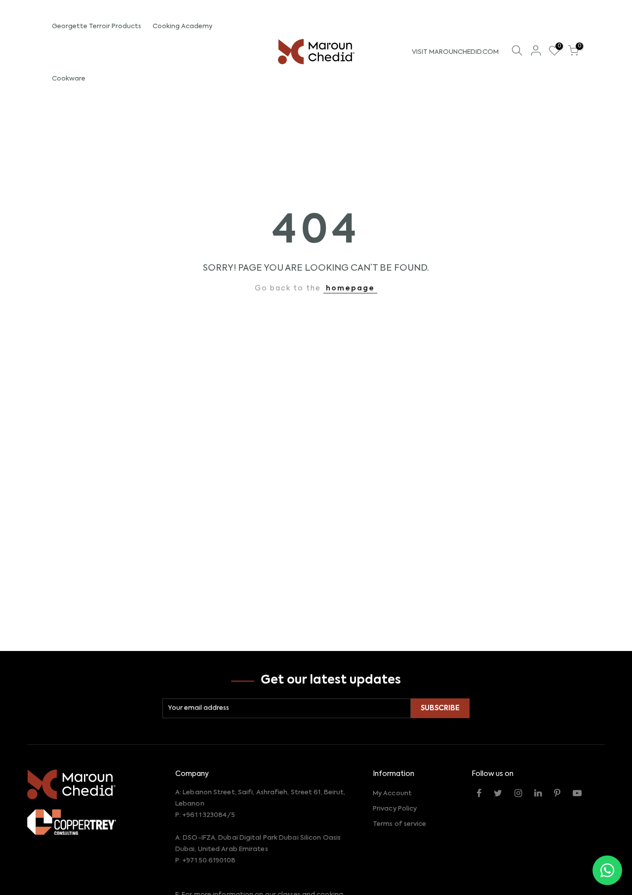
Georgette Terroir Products (96, 26)
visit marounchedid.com (455, 52)
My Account (392, 793)
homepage (350, 288)
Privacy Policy (395, 809)
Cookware (68, 79)
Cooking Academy (182, 26)
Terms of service (400, 824)
